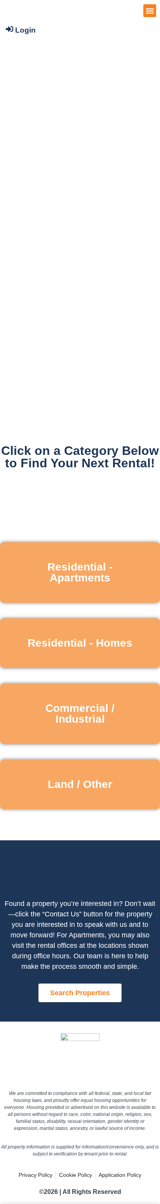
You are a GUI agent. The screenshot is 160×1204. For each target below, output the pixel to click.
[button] (149, 10)
